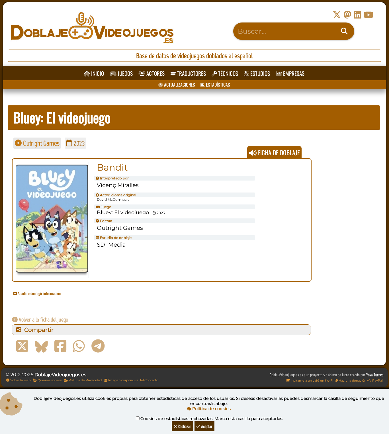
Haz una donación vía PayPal (360, 380)
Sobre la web (19, 380)
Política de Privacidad (85, 380)
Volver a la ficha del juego (43, 319)
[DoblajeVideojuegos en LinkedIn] (357, 15)
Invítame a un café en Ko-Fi (311, 380)
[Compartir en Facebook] (60, 346)
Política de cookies (211, 408)
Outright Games (41, 143)
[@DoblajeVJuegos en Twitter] (337, 15)
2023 (78, 143)
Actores (155, 73)
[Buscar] (344, 31)
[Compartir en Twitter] (22, 346)
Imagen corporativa (122, 380)
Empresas (293, 73)
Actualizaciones (179, 84)
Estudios (259, 73)
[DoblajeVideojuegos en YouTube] (368, 15)
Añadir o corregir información (39, 293)
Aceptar (206, 426)
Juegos (124, 73)
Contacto (151, 380)
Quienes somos (49, 380)
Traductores (191, 73)
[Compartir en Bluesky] (41, 346)
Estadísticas (217, 84)
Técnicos (227, 73)
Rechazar (184, 426)
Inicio (97, 73)
